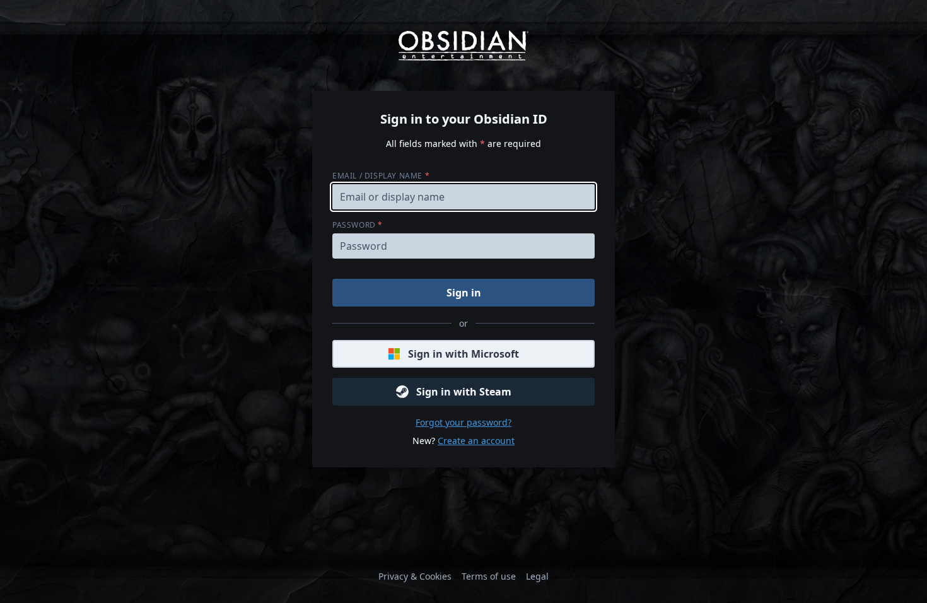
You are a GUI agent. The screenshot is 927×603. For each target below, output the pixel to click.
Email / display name (380, 175)
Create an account (476, 441)
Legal (537, 576)
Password (357, 225)
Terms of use (489, 576)
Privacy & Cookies (415, 576)
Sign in (463, 293)
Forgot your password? (463, 422)
